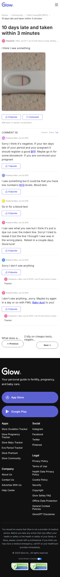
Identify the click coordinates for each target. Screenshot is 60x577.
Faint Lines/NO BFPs (37, 15)
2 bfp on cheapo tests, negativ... (38, 338)
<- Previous (12, 343)
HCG (21, 185)
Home (5, 15)
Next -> (47, 345)
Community (17, 15)
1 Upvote (12, 166)
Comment (34, 117)
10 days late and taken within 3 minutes (22, 18)
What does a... (11, 338)
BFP (33, 151)
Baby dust (38, 302)
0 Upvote (12, 117)
